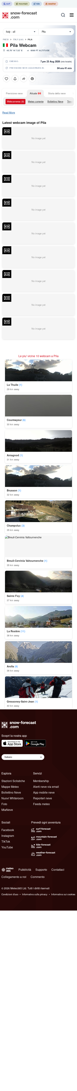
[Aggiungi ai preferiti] (6, 78)
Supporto (41, 869)
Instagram (7, 836)
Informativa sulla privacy (34, 894)
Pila (30, 39)
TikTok (5, 841)
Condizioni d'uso (9, 894)
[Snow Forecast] (18, 15)
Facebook (7, 830)
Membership (41, 781)
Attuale (33, 93)
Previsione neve (14, 93)
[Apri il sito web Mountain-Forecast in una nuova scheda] (22, 3)
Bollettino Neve (55, 101)
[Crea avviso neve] (15, 78)
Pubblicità (24, 869)
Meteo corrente (36, 101)
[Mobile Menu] (71, 15)
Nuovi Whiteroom (12, 798)
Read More (8, 112)
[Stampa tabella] (32, 78)
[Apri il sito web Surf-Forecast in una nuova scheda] (6, 3)
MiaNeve (7, 810)
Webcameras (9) (15, 101)
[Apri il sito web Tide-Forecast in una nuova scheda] (36, 3)
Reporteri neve (42, 798)
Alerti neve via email (46, 787)
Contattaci (57, 869)
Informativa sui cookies (63, 894)
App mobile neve (44, 792)
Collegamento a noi (13, 877)
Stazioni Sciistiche (13, 781)
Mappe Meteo (10, 787)
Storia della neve (57, 93)
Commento (38, 877)
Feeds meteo (41, 804)
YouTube (7, 847)
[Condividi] (23, 78)
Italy (18, 39)
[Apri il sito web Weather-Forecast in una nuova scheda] (50, 3)
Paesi (6, 39)
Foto (4, 804)
